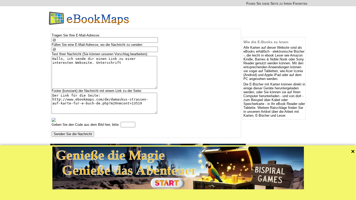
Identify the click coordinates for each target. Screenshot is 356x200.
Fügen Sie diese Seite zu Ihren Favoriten (276, 3)
